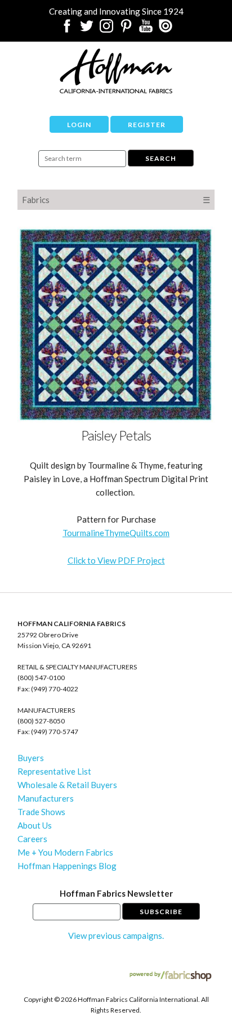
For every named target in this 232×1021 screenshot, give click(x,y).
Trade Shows (41, 812)
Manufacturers (45, 798)
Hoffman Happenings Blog (67, 866)
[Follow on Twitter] (86, 29)
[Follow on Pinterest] (126, 29)
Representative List (54, 771)
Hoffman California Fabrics (116, 70)
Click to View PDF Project (116, 560)
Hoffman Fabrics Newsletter (116, 893)
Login (79, 124)
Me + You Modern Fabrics (65, 852)
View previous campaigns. (116, 935)
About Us (34, 825)
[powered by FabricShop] (170, 976)
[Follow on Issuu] (165, 29)
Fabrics (36, 200)
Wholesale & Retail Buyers (67, 785)
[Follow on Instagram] (106, 29)
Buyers (30, 758)
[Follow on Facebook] (67, 29)
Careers (32, 839)
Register (147, 124)
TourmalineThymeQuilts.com (116, 533)
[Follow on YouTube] (146, 29)
